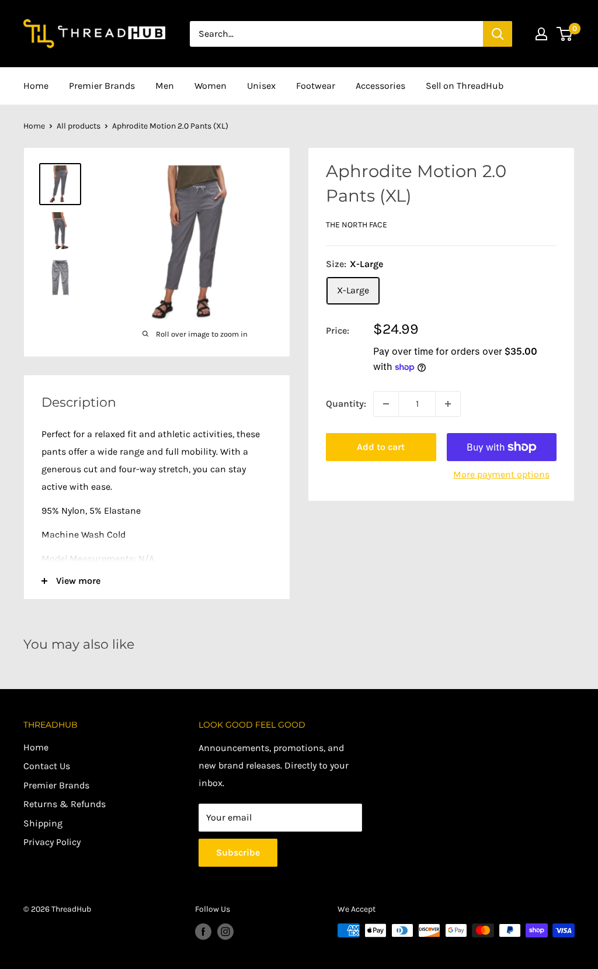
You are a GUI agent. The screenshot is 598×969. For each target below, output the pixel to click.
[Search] (497, 34)
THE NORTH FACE (356, 225)
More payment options (501, 474)
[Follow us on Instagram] (225, 931)
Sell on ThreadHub (464, 85)
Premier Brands (102, 85)
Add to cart (381, 446)
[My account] (541, 33)
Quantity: (346, 403)
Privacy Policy (52, 841)
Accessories (380, 85)
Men (164, 85)
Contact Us (46, 765)
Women (210, 85)
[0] (565, 34)
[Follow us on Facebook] (203, 931)
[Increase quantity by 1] (448, 404)
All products (78, 126)
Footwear (315, 85)
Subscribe (238, 852)
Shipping (42, 823)
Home (35, 85)
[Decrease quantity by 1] (386, 404)
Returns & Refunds (64, 803)
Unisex (261, 85)
